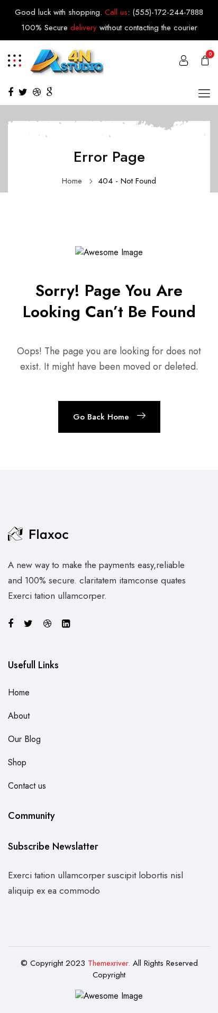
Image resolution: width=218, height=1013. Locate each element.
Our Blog (24, 739)
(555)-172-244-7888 (167, 12)
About (19, 716)
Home (72, 181)
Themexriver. (109, 963)
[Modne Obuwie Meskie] (66, 59)
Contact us (27, 786)
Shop (17, 762)
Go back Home (101, 417)
